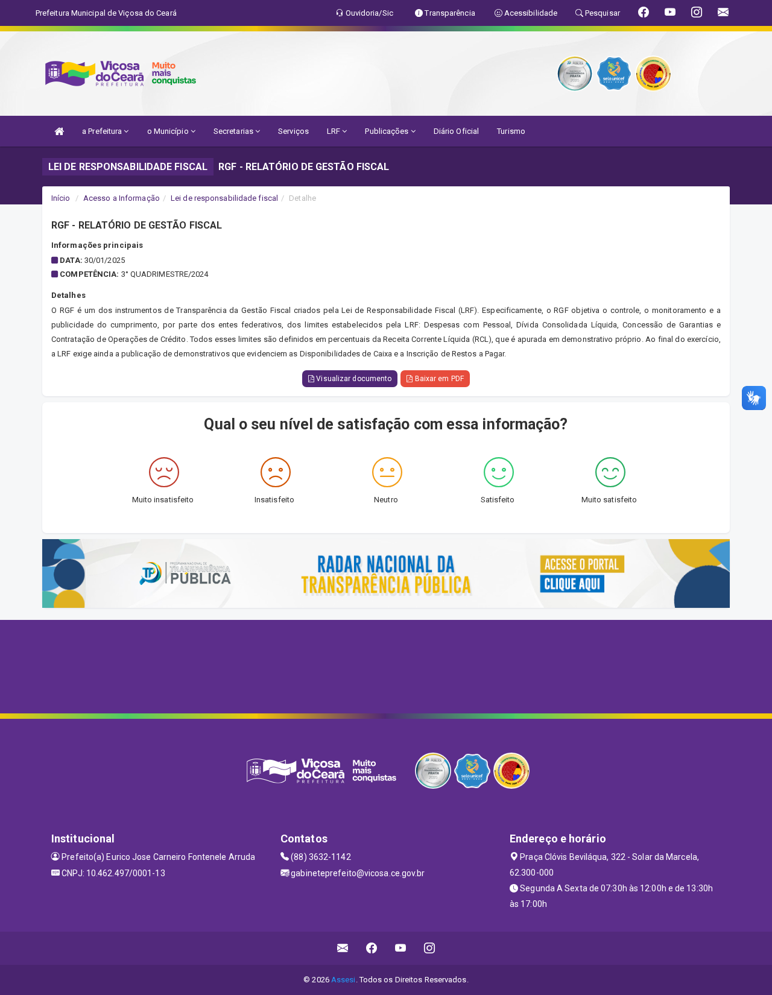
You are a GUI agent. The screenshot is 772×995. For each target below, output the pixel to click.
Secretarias (234, 131)
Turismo (511, 131)
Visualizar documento (352, 378)
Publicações (387, 131)
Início (61, 198)
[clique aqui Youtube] (400, 948)
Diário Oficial (456, 131)
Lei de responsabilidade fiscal (224, 198)
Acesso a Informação (121, 198)
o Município (169, 131)
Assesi (343, 979)
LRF (334, 131)
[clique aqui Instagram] (429, 948)
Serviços (293, 131)
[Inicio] (59, 131)
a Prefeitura (103, 131)
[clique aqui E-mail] (342, 948)
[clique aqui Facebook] (371, 948)
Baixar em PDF (438, 378)
